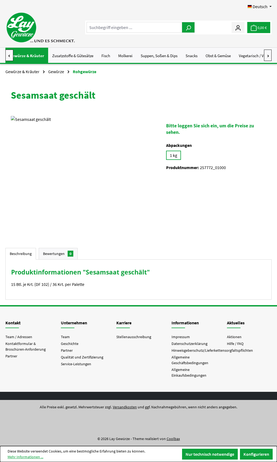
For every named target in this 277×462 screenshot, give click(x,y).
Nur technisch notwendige (210, 454)
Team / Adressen (18, 336)
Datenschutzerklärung (189, 343)
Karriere (123, 322)
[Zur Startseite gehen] (40, 27)
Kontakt (13, 322)
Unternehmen (74, 322)
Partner (11, 356)
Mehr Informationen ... (25, 456)
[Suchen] (188, 27)
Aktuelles (236, 322)
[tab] (20, 254)
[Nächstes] (268, 55)
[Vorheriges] (9, 55)
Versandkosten (125, 407)
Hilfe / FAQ (235, 343)
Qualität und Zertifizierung (82, 357)
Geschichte (69, 343)
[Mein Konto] (238, 27)
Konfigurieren (256, 454)
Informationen (185, 322)
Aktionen (234, 336)
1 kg (173, 155)
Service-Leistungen (76, 363)
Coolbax (173, 438)
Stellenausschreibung (133, 336)
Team (65, 336)
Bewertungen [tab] (57, 253)
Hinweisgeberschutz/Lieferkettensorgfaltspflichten (212, 350)
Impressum (181, 336)
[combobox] (134, 27)
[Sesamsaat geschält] (83, 174)
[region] (83, 174)
